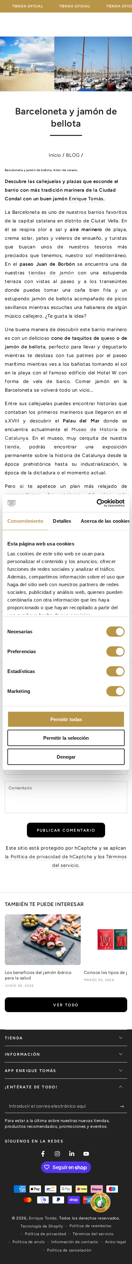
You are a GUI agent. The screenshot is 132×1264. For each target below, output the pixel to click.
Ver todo (65, 1005)
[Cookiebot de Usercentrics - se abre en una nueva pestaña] (97, 503)
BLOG (72, 155)
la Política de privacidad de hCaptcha (49, 857)
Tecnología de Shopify (42, 1226)
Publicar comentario (66, 830)
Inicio (55, 155)
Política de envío (28, 1242)
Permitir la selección (66, 738)
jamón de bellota (25, 347)
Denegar (66, 756)
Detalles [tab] (62, 520)
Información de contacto (74, 1242)
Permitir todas (66, 719)
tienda (12, 447)
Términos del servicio (93, 1234)
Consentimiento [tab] (25, 520)
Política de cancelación (69, 1250)
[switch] (115, 651)
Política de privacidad (45, 1234)
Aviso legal (115, 1242)
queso (108, 338)
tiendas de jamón (51, 273)
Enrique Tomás (86, 199)
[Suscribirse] (123, 1107)
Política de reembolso (90, 1226)
